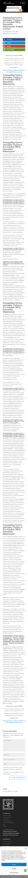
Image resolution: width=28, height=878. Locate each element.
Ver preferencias (14, 872)
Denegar (14, 868)
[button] (26, 848)
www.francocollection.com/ (8, 829)
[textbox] (14, 7)
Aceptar (14, 864)
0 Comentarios (14, 33)
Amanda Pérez (8, 31)
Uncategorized (6, 33)
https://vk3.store (14, 67)
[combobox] (14, 7)
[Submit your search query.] (20, 10)
